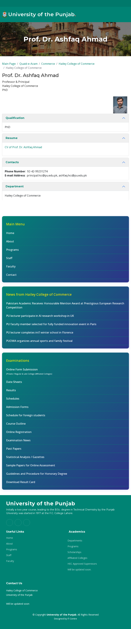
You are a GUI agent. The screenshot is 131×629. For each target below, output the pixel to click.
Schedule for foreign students (25, 415)
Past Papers (13, 449)
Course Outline (16, 423)
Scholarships (74, 552)
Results (11, 390)
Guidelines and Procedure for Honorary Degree (36, 474)
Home (10, 233)
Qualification (15, 118)
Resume (12, 138)
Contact (11, 275)
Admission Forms (17, 407)
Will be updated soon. (79, 569)
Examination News (18, 440)
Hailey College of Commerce (76, 64)
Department (15, 186)
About (10, 241)
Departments (75, 540)
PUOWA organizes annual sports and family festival (39, 341)
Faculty (11, 266)
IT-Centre (72, 618)
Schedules (12, 398)
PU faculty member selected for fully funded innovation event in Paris (51, 324)
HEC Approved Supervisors (82, 564)
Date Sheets (14, 382)
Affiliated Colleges (77, 558)
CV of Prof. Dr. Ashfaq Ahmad (23, 147)
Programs (12, 250)
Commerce (48, 64)
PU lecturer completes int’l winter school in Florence (39, 332)
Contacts (12, 162)
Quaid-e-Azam (28, 64)
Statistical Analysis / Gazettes (25, 457)
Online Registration (19, 432)
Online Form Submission (29, 371)
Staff (9, 258)
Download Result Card (20, 482)
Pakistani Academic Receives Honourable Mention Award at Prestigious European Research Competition (65, 305)
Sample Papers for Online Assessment (30, 465)
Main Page (9, 64)
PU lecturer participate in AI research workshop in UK (40, 316)
